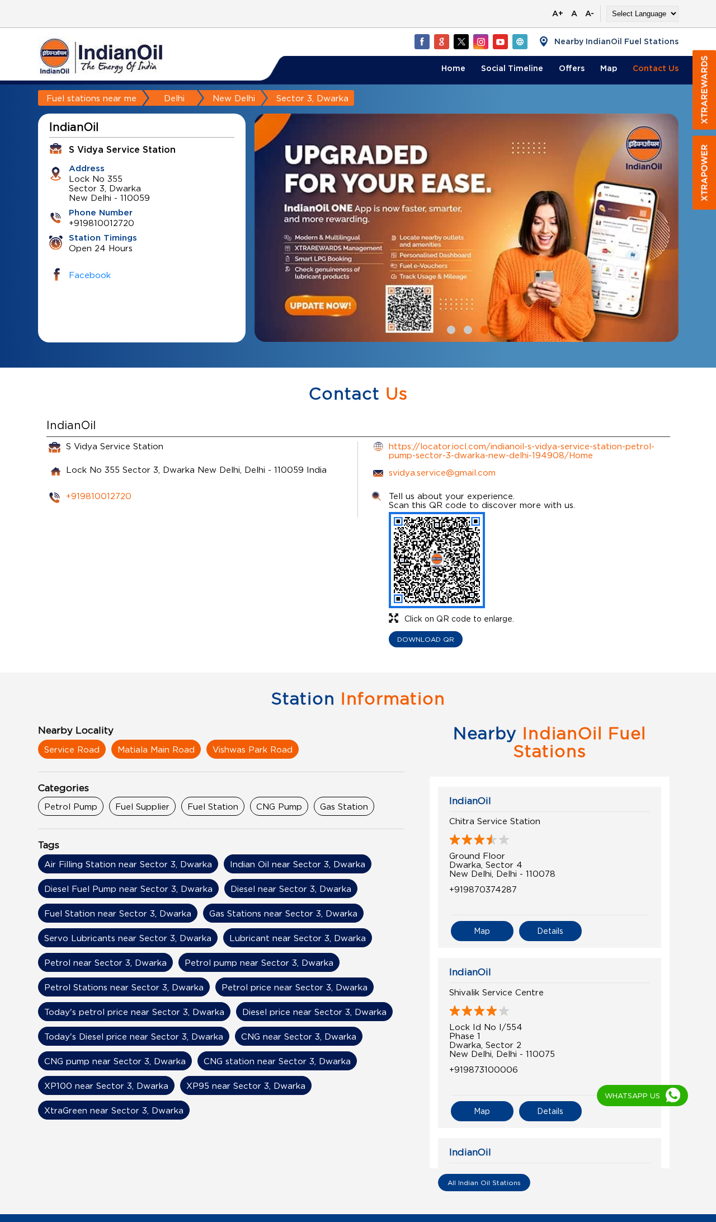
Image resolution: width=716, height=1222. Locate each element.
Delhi (174, 97)
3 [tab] (483, 328)
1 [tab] (450, 328)
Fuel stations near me (91, 97)
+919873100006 (483, 1069)
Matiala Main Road (156, 749)
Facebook (90, 274)
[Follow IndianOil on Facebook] (421, 41)
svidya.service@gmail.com (442, 472)
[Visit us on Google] (441, 41)
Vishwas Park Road (253, 749)
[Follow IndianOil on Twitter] (461, 41)
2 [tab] (466, 328)
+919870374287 (483, 889)
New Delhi (234, 97)
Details (550, 931)
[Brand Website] (519, 41)
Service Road (72, 749)
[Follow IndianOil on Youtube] (500, 41)
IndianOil (470, 801)
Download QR (425, 639)
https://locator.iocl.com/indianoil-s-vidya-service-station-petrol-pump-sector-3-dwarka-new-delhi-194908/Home (521, 450)
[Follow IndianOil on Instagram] (480, 41)
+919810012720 (98, 495)
